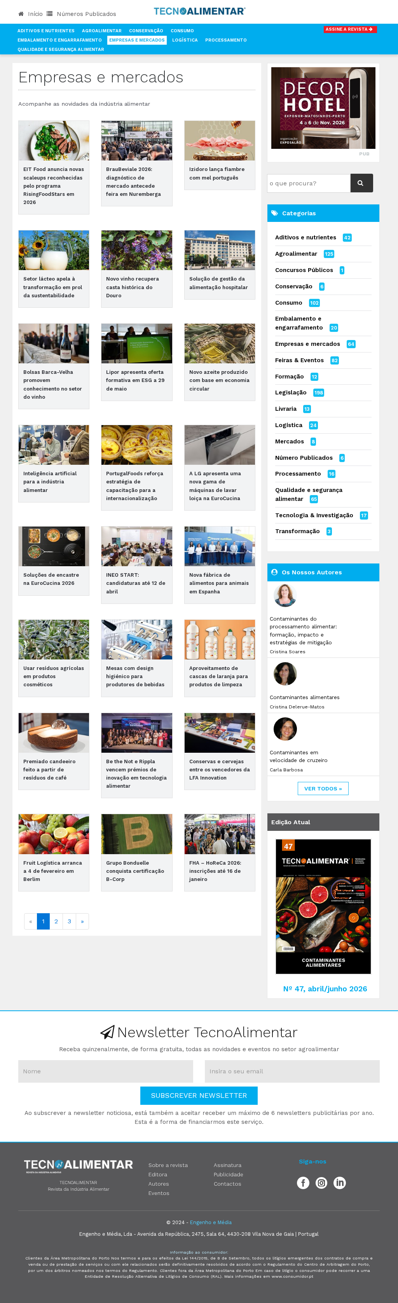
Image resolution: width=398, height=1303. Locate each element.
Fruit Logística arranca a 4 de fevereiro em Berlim (52, 871)
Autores (158, 1184)
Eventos (158, 1193)
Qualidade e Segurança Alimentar (60, 49)
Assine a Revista (347, 29)
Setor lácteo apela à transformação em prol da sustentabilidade (52, 287)
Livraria (286, 408)
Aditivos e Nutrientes (46, 30)
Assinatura (227, 1165)
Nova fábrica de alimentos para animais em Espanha (219, 583)
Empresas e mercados (307, 343)
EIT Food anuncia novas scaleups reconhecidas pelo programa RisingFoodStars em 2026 (53, 185)
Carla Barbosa (286, 770)
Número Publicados (304, 457)
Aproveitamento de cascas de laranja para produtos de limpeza (218, 676)
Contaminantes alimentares (305, 697)
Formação (289, 376)
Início (34, 13)
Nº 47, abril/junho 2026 (325, 988)
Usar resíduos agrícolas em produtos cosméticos (53, 676)
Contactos (227, 1184)
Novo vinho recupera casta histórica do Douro (132, 287)
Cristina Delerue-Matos (297, 707)
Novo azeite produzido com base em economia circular (219, 380)
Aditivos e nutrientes (305, 237)
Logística (185, 40)
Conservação (146, 30)
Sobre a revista (168, 1165)
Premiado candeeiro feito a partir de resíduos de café (49, 770)
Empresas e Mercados (137, 40)
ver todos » (323, 788)
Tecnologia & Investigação (314, 515)
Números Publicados (85, 13)
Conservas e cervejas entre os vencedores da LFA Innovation (219, 770)
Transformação (297, 531)
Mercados (289, 441)
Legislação (291, 392)
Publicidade (228, 1174)
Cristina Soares (287, 651)
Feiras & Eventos (299, 360)
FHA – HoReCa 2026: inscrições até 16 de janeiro (215, 871)
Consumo (182, 30)
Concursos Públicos (304, 270)
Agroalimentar (102, 30)
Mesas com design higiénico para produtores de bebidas (135, 676)
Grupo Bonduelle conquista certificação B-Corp (135, 871)
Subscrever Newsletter (199, 1095)
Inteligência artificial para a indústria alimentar (50, 482)
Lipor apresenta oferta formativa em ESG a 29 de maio (135, 380)
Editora (157, 1174)
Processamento (226, 40)
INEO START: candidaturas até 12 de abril (135, 583)
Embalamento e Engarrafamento (59, 40)
